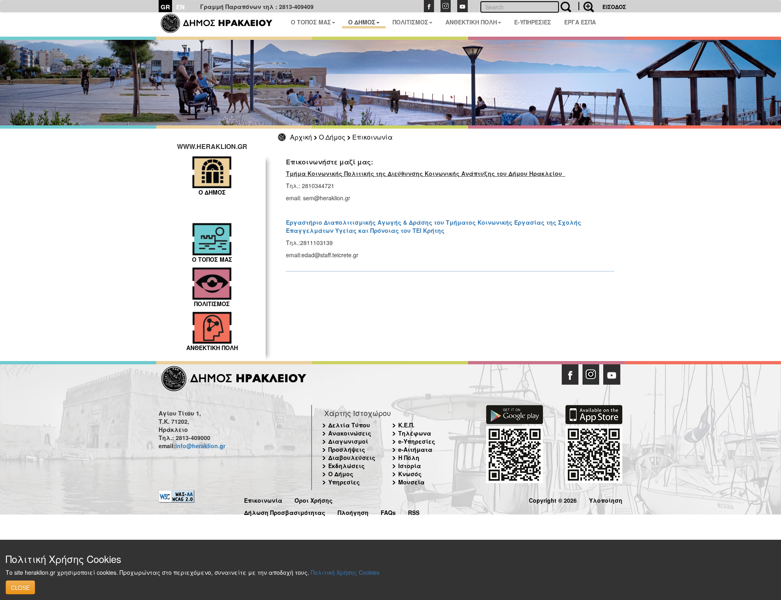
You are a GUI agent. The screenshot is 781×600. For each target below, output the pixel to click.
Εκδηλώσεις (346, 466)
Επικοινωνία (372, 137)
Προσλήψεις (346, 449)
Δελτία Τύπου (349, 425)
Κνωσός (410, 474)
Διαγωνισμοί (348, 441)
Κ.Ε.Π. (406, 425)
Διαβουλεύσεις (351, 457)
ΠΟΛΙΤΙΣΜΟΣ (410, 22)
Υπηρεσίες (344, 482)
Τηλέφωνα (414, 433)
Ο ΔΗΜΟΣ (361, 22)
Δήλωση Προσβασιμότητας (284, 511)
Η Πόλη (408, 457)
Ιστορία (409, 466)
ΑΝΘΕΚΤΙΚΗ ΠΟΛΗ (471, 22)
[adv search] (586, 6)
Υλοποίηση (605, 499)
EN (180, 6)
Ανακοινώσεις (349, 433)
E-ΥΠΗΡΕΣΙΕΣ (532, 22)
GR (165, 6)
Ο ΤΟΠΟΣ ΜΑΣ (311, 22)
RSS (413, 511)
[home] (221, 24)
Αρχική (301, 137)
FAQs (388, 511)
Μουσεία (411, 482)
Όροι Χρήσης (314, 499)
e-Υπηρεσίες (416, 441)
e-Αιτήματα (415, 449)
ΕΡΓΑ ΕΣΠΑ (580, 22)
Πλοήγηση (353, 511)
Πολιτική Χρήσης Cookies (345, 572)
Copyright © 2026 (553, 499)
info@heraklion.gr (200, 446)
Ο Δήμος (332, 137)
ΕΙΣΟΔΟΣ (614, 7)
